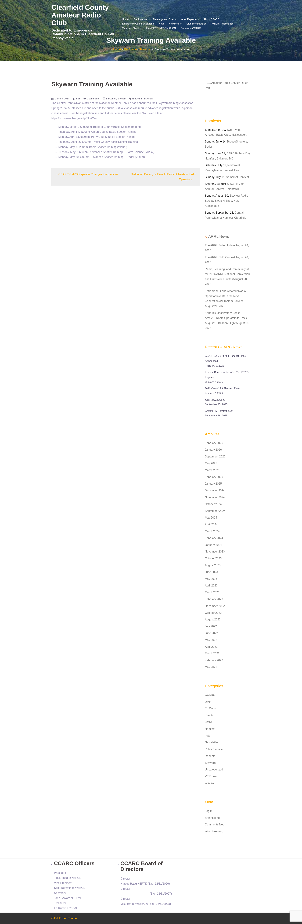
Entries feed (212, 817)
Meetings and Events (164, 19)
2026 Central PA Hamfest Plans (222, 388)
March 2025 (212, 470)
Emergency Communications (138, 23)
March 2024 (212, 531)
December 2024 (215, 490)
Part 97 (209, 87)
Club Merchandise (196, 23)
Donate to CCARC (191, 28)
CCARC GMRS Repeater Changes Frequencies (88, 174)
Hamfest (210, 728)
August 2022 (213, 619)
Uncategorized (214, 769)
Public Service (214, 749)
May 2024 (211, 517)
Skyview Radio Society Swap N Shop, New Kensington (226, 200)
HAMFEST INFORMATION (161, 28)
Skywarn (144, 49)
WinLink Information (222, 23)
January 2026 (213, 449)
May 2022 (211, 639)
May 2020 (211, 667)
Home (125, 19)
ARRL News (218, 236)
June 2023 (211, 572)
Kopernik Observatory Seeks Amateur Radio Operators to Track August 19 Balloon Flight (226, 318)
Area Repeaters (190, 19)
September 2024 (215, 510)
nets (207, 735)
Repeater (210, 756)
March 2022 (212, 653)
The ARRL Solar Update (220, 245)
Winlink (209, 783)
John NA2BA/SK (215, 399)
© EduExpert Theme (64, 918)
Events (209, 715)
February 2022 (214, 660)
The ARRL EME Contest (220, 257)
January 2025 (213, 483)
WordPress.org (214, 831)
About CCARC (211, 19)
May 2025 (211, 463)
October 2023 (213, 558)
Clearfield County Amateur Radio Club (80, 15)
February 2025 (214, 476)
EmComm (130, 49)
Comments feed (214, 824)
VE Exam (211, 776)
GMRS (209, 722)
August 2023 (213, 565)
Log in (209, 811)
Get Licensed (141, 19)
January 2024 (213, 544)
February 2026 (214, 443)
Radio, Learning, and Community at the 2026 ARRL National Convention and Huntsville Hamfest (227, 274)
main (78, 98)
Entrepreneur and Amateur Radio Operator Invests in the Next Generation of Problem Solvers (225, 296)
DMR (208, 701)
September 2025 (215, 456)
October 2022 (213, 612)
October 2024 (213, 504)
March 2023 (212, 592)
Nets (161, 23)
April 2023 (211, 585)
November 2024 (215, 497)
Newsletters (175, 23)
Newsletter (211, 742)
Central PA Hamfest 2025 (219, 410)
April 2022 (211, 646)
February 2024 (214, 538)
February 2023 (214, 599)
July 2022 (211, 626)
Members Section (131, 28)
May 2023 (211, 578)
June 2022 (211, 633)
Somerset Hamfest (237, 177)
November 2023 (215, 551)
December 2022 (215, 606)
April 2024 (211, 524)
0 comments (93, 98)
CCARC (210, 694)
